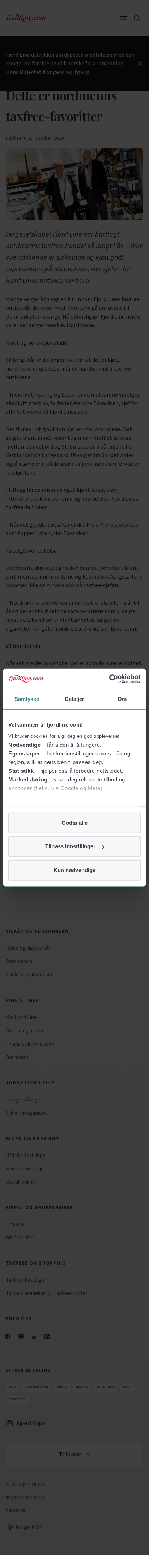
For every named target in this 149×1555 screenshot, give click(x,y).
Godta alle (74, 822)
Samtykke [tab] (26, 699)
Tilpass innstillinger (70, 846)
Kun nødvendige (74, 870)
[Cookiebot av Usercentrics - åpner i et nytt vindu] (109, 679)
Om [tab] (122, 699)
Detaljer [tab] (75, 699)
